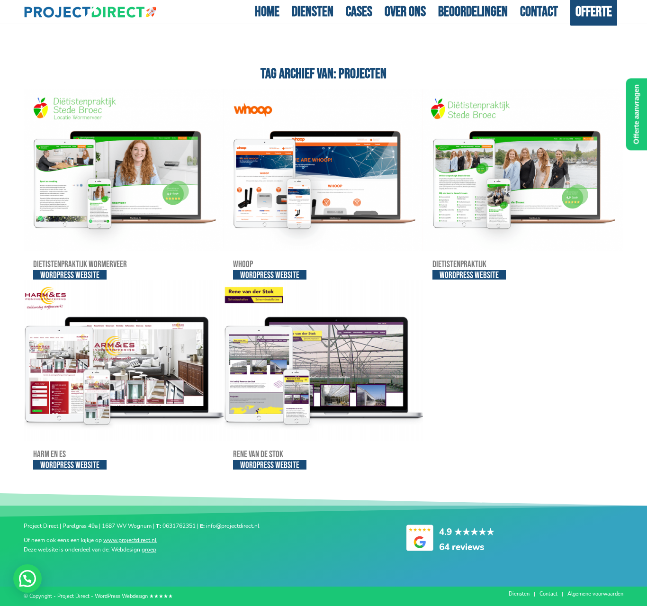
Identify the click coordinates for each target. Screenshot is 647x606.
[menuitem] (267, 12)
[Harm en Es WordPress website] (124, 360)
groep (149, 549)
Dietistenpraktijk (459, 264)
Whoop (243, 264)
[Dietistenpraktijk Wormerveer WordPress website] (124, 170)
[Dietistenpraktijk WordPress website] (523, 170)
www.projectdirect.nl (130, 540)
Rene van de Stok (258, 454)
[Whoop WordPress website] (323, 170)
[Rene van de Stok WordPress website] (323, 360)
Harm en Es (49, 454)
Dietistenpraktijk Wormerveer (80, 264)
